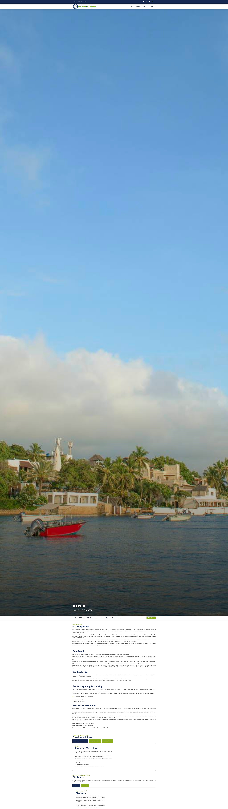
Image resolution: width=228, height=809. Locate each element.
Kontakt (85, 1)
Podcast (80, 1)
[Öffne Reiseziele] (139, 6)
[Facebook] (144, 2)
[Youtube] (149, 2)
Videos (75, 1)
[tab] (80, 741)
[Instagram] (146, 2)
